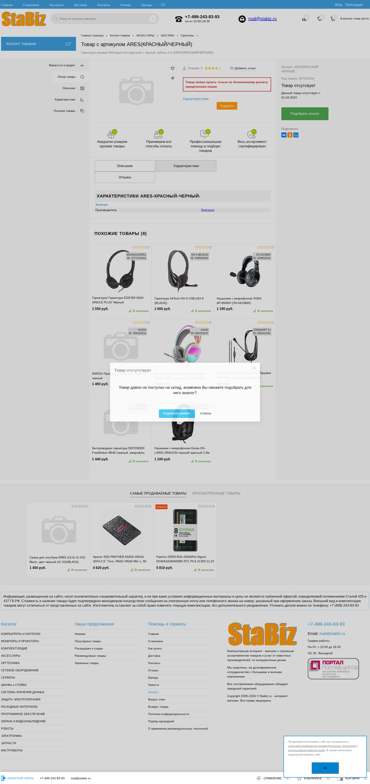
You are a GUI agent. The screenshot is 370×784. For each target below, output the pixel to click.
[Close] (254, 368)
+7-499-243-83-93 (52, 778)
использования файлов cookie (306, 750)
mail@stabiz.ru (81, 778)
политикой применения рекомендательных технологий (322, 746)
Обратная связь (20, 778)
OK (325, 768)
